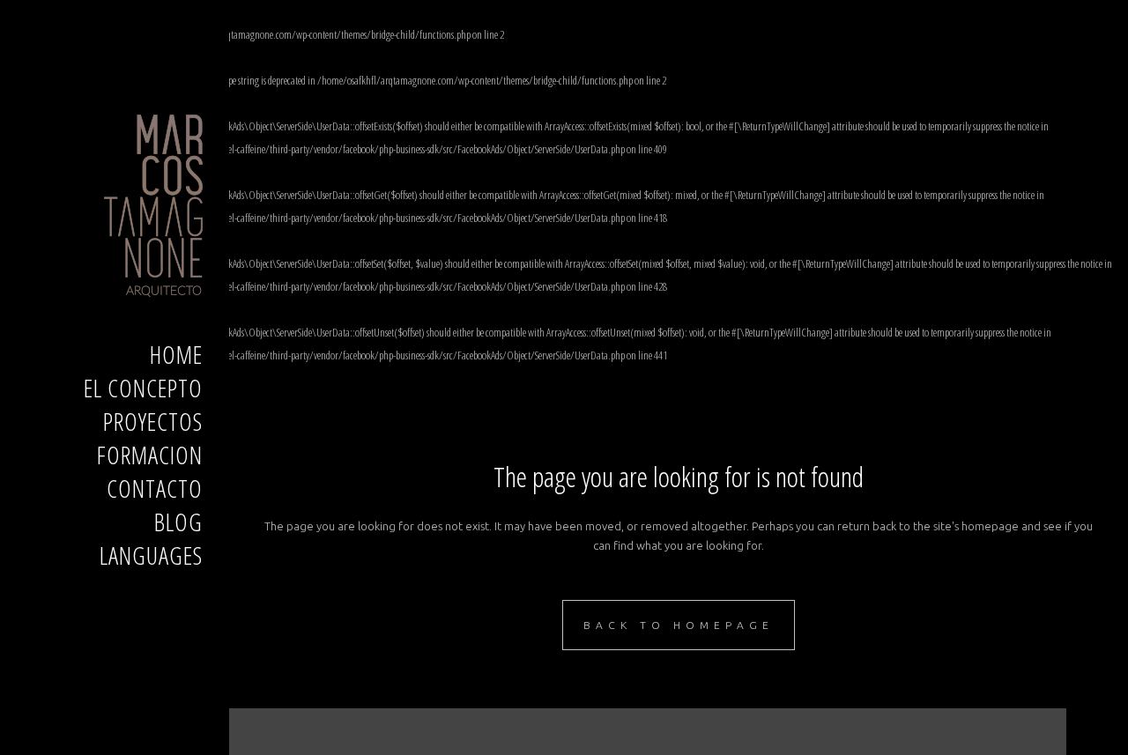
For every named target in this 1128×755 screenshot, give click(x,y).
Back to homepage (678, 625)
